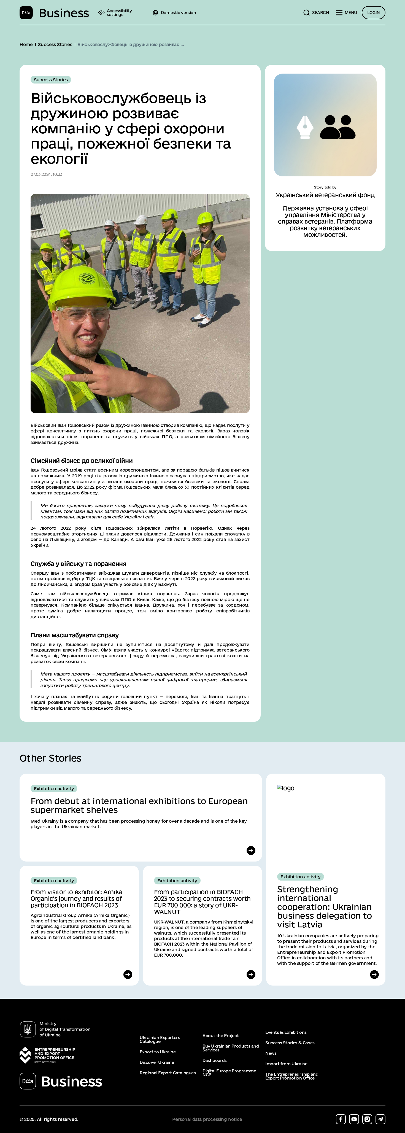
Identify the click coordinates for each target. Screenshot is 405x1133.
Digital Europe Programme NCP (229, 1073)
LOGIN (373, 12)
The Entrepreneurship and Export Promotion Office (291, 1076)
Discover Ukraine (157, 1062)
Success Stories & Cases (290, 1043)
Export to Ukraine (157, 1052)
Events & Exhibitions (286, 1032)
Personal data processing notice (207, 1119)
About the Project (220, 1036)
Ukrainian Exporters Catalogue (160, 1039)
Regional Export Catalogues (168, 1073)
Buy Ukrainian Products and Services (230, 1048)
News (270, 1053)
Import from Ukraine (286, 1064)
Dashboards (214, 1060)
